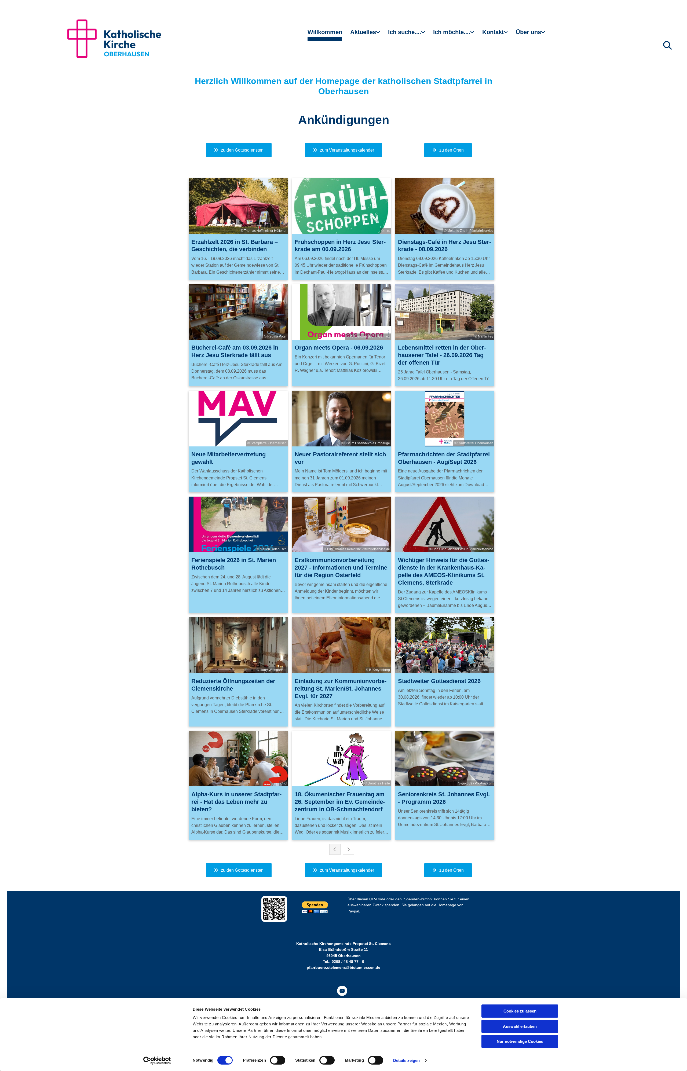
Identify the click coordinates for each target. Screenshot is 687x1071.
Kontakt (493, 32)
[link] (365, 34)
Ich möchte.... (451, 32)
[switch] (277, 1060)
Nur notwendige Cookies (520, 1041)
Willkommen (325, 32)
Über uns (528, 32)
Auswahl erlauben (520, 1026)
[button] (239, 150)
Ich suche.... (404, 32)
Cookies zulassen (519, 1011)
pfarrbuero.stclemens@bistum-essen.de (343, 967)
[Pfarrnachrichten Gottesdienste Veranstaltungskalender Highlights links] (378, 34)
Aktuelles (363, 32)
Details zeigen (406, 1060)
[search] (667, 45)
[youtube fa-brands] (342, 991)
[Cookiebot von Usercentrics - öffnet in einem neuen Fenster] (157, 1061)
